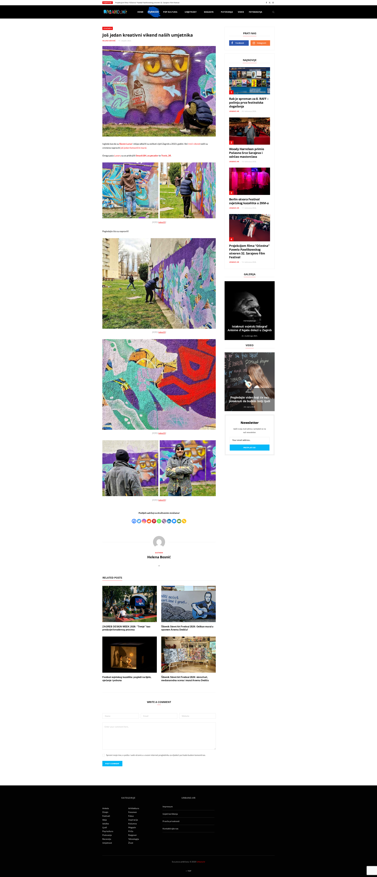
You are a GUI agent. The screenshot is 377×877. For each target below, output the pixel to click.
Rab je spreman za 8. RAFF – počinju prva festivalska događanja (249, 102)
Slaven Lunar (125, 143)
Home (140, 12)
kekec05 (162, 222)
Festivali (106, 816)
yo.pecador (152, 155)
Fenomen (107, 28)
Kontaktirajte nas (170, 828)
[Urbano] (115, 12)
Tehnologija (133, 839)
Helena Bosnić (109, 41)
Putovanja (227, 12)
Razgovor (132, 835)
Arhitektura (133, 808)
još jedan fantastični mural (133, 147)
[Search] (272, 12)
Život (130, 843)
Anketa (105, 808)
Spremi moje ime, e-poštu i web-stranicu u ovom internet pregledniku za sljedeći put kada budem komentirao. (156, 755)
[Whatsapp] (159, 521)
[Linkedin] (169, 521)
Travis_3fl (166, 155)
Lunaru (117, 155)
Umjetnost (191, 12)
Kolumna (132, 823)
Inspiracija (133, 819)
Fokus (131, 816)
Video (241, 12)
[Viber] (164, 521)
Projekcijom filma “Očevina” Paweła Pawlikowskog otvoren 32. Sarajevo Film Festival (147, 3)
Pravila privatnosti (171, 821)
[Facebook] (134, 521)
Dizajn (105, 812)
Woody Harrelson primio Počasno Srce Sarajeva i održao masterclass (246, 153)
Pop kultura (170, 12)
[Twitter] (139, 521)
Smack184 (141, 155)
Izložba (105, 823)
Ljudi (104, 827)
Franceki (153, 12)
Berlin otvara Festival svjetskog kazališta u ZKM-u (249, 201)
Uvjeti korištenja (170, 814)
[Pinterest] (154, 521)
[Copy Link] (184, 521)
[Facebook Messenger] (174, 521)
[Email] (179, 521)
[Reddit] (149, 521)
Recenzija (106, 839)
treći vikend (194, 143)
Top (189, 871)
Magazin (209, 12)
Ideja (104, 819)
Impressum (168, 806)
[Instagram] (144, 521)
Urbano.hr (234, 111)
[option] (250, 310)
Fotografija (255, 12)
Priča (130, 831)
